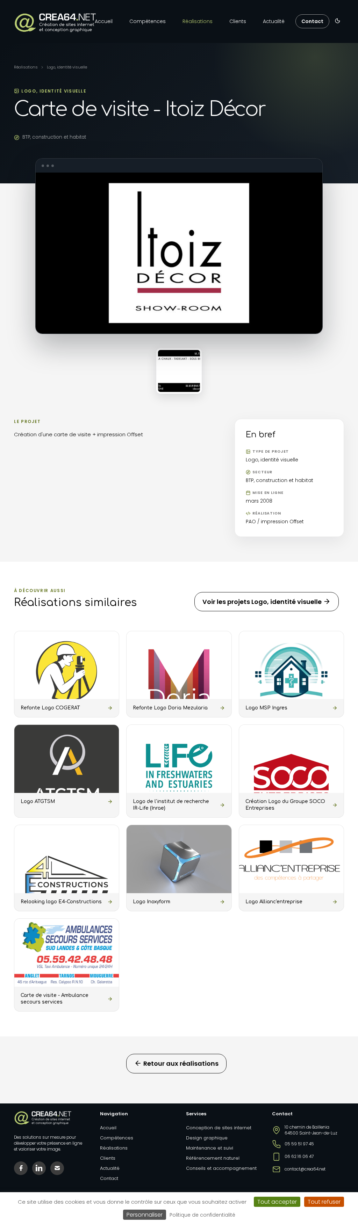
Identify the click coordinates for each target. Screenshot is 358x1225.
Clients (237, 21)
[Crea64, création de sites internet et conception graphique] (55, 22)
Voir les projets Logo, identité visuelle (262, 601)
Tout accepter (277, 1202)
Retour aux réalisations (180, 1063)
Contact (312, 21)
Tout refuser (324, 1202)
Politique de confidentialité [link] (202, 1214)
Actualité (274, 21)
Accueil (104, 21)
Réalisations (197, 21)
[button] (338, 21)
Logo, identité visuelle (67, 67)
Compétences (147, 21)
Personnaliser (145, 1215)
